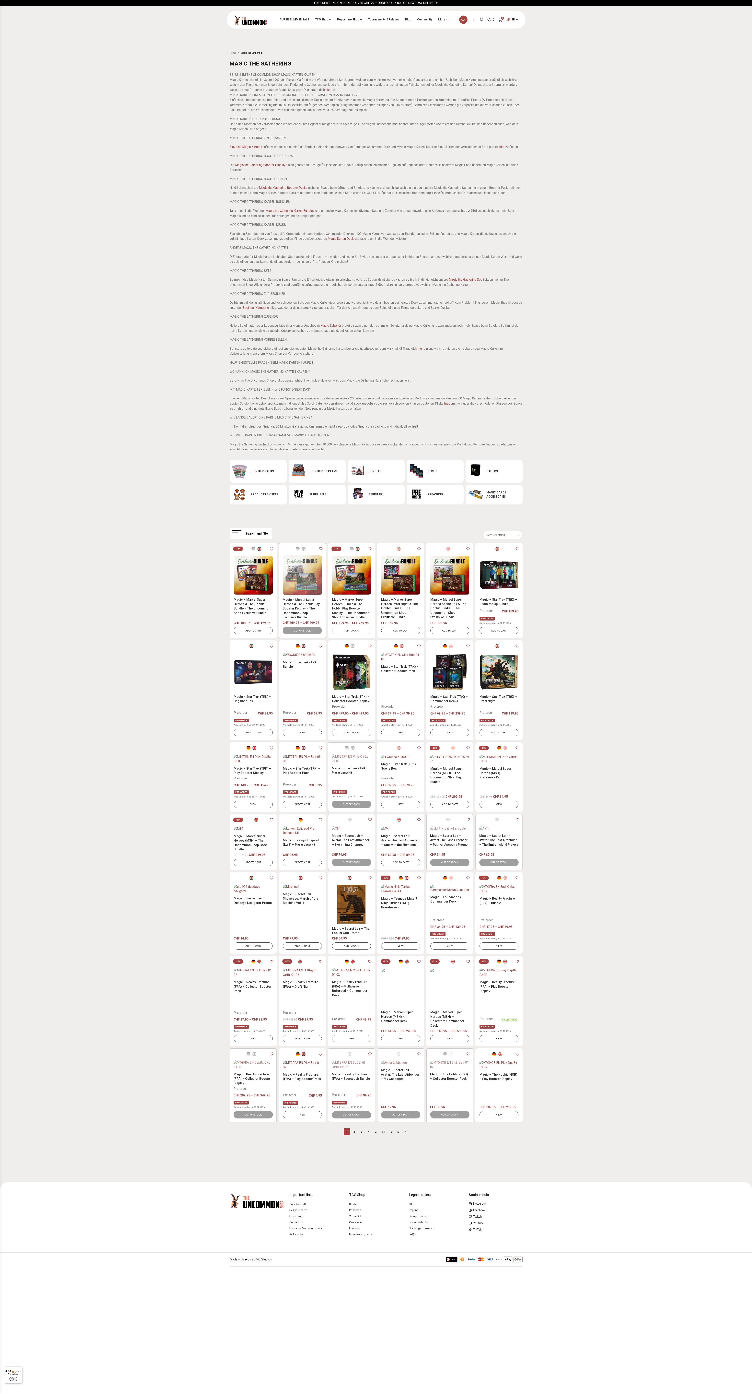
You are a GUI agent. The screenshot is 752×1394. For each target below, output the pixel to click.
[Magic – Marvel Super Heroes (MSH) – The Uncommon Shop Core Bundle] (253, 829)
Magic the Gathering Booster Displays (261, 165)
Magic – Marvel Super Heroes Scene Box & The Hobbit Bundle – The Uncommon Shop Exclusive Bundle (448, 608)
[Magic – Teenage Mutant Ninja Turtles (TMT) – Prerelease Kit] (400, 889)
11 (383, 1131)
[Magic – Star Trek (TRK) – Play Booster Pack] (302, 759)
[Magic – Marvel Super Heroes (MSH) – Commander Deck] (400, 987)
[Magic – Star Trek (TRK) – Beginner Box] (253, 672)
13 (397, 1131)
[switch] (13, 1379)
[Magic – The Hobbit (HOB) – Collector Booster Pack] (449, 1064)
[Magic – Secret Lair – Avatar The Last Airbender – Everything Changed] (351, 828)
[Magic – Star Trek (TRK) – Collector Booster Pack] (400, 657)
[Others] (494, 471)
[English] (259, 549)
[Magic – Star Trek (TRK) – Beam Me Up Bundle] (499, 575)
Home (233, 53)
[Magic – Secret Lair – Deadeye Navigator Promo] (253, 889)
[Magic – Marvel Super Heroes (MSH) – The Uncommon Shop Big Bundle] (449, 759)
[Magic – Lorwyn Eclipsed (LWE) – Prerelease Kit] (302, 830)
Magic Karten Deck (341, 239)
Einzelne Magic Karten (245, 147)
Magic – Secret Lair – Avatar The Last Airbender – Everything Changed (350, 840)
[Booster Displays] (317, 471)
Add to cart (253, 630)
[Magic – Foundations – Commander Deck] (449, 888)
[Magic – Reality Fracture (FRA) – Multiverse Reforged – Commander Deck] (351, 972)
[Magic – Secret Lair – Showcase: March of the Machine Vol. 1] (302, 887)
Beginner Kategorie (256, 308)
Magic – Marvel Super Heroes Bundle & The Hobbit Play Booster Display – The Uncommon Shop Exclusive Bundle (350, 608)
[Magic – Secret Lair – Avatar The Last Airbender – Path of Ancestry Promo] (449, 828)
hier (328, 90)
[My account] (481, 20)
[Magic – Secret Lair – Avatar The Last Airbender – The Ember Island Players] (499, 828)
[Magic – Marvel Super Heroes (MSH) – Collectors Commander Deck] (449, 987)
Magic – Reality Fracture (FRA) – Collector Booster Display (252, 1078)
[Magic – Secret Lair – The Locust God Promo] (351, 904)
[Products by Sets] (258, 494)
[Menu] (19, 1368)
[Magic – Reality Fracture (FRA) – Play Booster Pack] (302, 1065)
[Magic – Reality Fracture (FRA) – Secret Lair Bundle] (351, 1064)
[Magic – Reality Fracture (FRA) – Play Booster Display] (499, 972)
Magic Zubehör (330, 325)
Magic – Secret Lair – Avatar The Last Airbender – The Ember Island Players (499, 840)
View (302, 732)
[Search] (463, 20)
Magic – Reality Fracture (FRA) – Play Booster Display (497, 986)
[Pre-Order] (435, 494)
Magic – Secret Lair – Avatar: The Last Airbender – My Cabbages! (400, 1074)
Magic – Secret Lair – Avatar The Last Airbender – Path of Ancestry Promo (449, 840)
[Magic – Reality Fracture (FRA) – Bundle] (499, 889)
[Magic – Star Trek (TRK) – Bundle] (302, 655)
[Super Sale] (317, 494)
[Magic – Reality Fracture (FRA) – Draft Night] (302, 972)
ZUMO (256, 1259)
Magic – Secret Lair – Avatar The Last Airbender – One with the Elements (400, 840)
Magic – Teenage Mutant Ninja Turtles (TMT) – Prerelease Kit (399, 903)
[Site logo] (250, 19)
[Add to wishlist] (271, 549)
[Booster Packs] (258, 471)
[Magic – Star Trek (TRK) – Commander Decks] (449, 672)
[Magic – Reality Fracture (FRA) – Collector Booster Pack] (253, 972)
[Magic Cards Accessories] (494, 494)
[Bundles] (376, 471)
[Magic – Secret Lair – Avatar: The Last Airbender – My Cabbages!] (400, 1062)
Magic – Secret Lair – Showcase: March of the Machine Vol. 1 (300, 898)
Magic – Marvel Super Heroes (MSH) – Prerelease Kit (495, 773)
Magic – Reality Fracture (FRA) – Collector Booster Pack (252, 986)
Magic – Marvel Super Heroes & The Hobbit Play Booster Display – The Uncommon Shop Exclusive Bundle (301, 608)
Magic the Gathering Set (465, 279)
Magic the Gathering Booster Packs (283, 188)
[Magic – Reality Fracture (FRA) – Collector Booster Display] (253, 1064)
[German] (298, 646)
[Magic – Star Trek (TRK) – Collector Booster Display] (351, 672)
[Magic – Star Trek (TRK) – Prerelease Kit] (351, 758)
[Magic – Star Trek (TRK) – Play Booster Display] (253, 759)
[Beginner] (376, 494)
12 (390, 1131)
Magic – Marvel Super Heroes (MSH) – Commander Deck (397, 1016)
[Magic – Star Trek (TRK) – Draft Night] (499, 672)
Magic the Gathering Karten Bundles (290, 211)
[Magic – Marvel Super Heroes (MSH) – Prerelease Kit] (499, 759)
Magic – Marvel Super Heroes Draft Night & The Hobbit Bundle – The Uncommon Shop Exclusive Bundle (399, 608)
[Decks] (435, 471)
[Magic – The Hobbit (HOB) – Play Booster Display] (499, 1065)
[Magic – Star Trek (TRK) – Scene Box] (400, 757)
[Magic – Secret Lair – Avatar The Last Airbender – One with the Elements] (400, 828)
